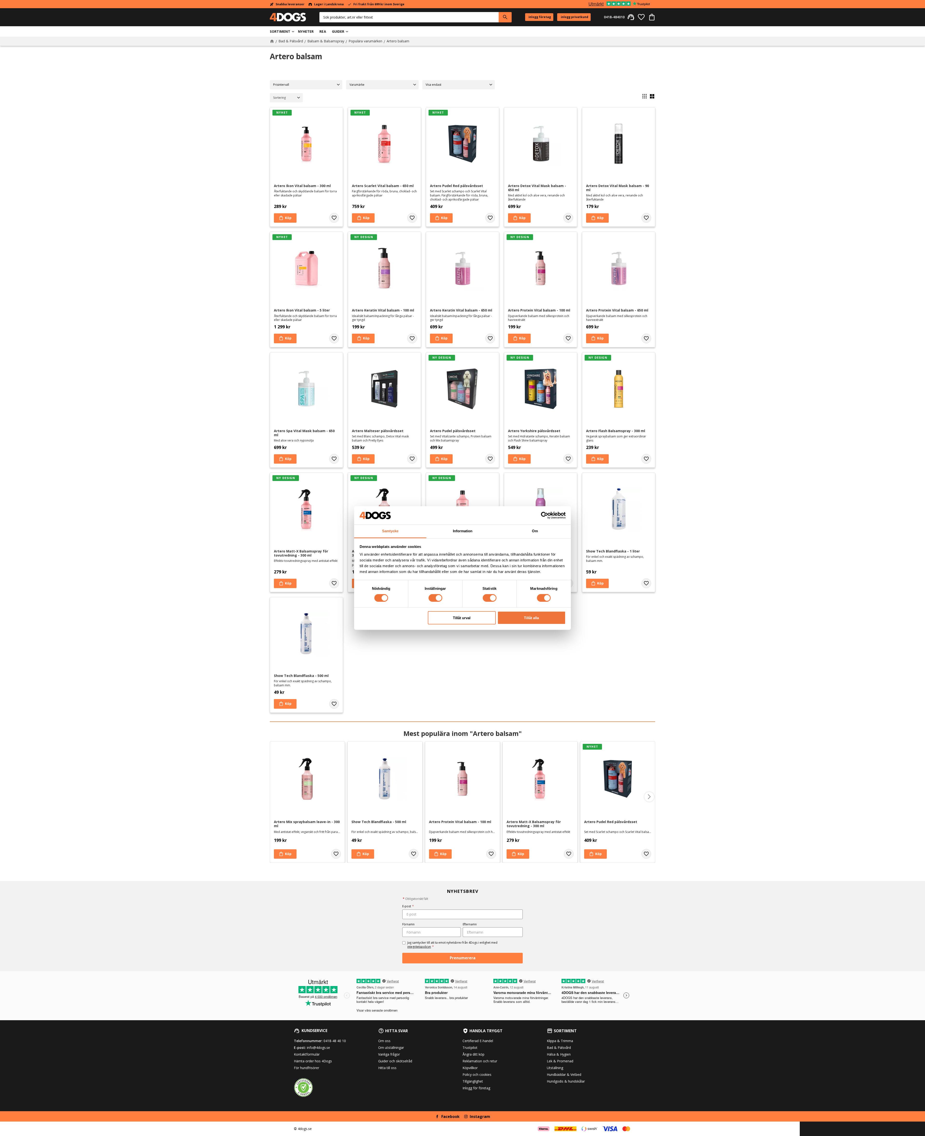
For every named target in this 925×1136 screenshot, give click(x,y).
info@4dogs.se (318, 1047)
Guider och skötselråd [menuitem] (395, 1061)
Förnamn (408, 924)
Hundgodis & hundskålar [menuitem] (566, 1081)
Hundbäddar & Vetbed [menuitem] (564, 1074)
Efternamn (470, 924)
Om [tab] (535, 531)
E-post (408, 906)
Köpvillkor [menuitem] (470, 1067)
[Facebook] (437, 1116)
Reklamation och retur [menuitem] (479, 1061)
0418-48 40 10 (335, 1041)
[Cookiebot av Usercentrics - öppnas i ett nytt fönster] (544, 515)
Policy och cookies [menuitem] (476, 1074)
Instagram (480, 1116)
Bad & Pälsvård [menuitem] (559, 1047)
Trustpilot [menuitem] (469, 1047)
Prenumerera (463, 958)
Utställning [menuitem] (555, 1067)
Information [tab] (462, 531)
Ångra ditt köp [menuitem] (473, 1054)
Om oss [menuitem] (384, 1041)
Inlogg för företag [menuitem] (476, 1088)
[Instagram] (465, 1116)
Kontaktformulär (307, 1054)
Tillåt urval (461, 618)
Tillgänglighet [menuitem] (472, 1081)
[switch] (435, 598)
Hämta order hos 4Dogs (313, 1061)
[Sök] (505, 17)
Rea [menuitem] (322, 31)
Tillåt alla (531, 618)
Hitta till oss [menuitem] (387, 1067)
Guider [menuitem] (338, 31)
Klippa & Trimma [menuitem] (560, 1041)
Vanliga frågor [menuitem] (389, 1054)
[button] (641, 17)
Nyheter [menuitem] (306, 31)
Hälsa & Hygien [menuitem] (559, 1054)
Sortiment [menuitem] (280, 31)
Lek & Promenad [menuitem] (560, 1061)
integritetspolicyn (419, 947)
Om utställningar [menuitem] (391, 1047)
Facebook (450, 1116)
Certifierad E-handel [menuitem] (477, 1041)
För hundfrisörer (306, 1067)
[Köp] (285, 218)
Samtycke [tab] (390, 531)
